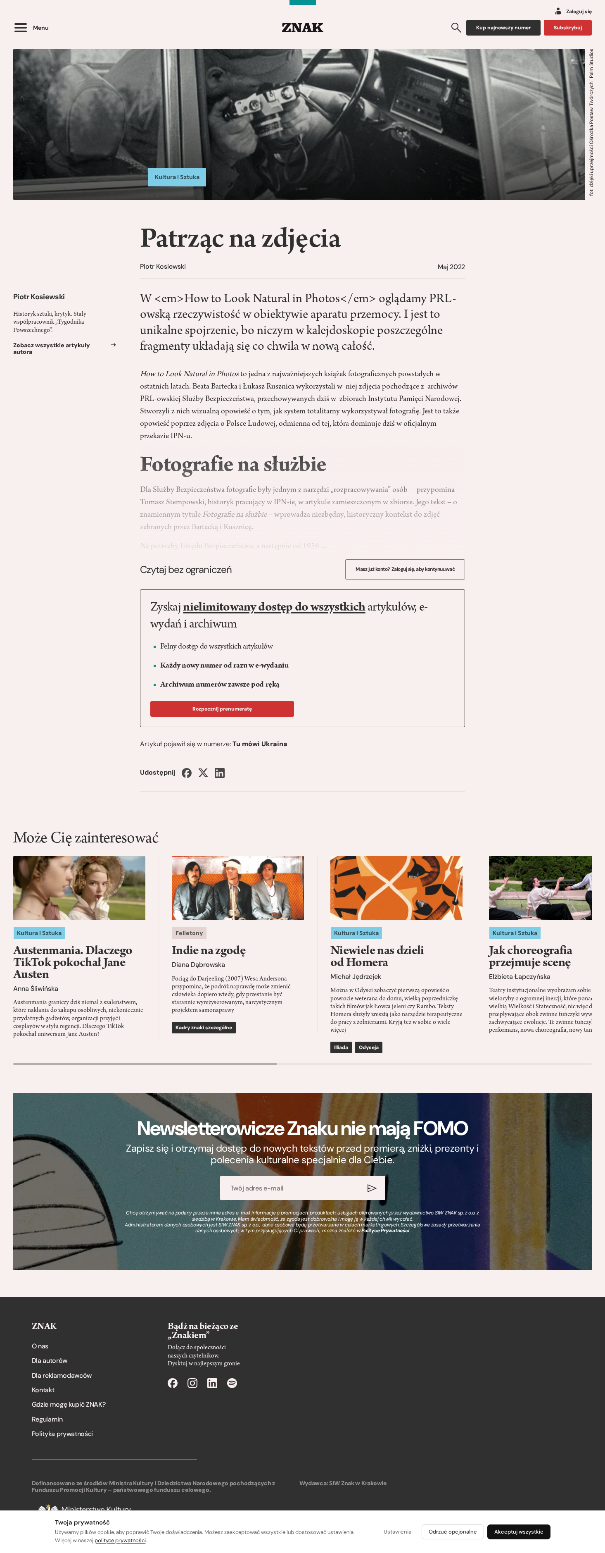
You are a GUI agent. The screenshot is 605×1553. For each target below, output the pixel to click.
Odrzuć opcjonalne (453, 1531)
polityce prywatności (120, 1540)
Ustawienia (397, 1531)
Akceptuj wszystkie (518, 1531)
